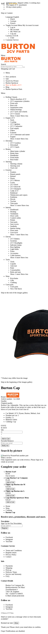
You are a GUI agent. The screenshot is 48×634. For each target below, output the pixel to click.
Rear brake (14, 160)
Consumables (15, 270)
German (13, 21)
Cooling (13, 122)
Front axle (14, 103)
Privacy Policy (11, 555)
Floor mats (14, 230)
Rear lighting (15, 247)
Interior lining (15, 228)
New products (11, 77)
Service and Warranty (13, 574)
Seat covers (14, 224)
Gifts (12, 280)
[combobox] (11, 66)
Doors (12, 178)
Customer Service (12, 40)
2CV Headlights (16, 243)
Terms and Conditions (14, 550)
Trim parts (14, 203)
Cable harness (15, 255)
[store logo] (18, 53)
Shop (7, 508)
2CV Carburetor (16, 126)
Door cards (14, 216)
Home (8, 506)
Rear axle (13, 105)
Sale (7, 79)
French (12, 23)
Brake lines (14, 153)
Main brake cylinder (17, 151)
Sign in (38, 460)
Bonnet (13, 176)
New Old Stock (16, 289)
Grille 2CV (14, 191)
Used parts (14, 287)
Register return (11, 553)
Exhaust (13, 132)
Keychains (14, 278)
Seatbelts (13, 226)
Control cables (15, 218)
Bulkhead (13, 193)
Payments (9, 566)
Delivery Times (11, 572)
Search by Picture (12, 81)
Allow (16, 623)
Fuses (12, 251)
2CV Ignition (15, 124)
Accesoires (14, 253)
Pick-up (8, 570)
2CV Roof (14, 185)
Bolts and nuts (15, 272)
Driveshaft (14, 145)
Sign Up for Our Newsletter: (11, 523)
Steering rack (15, 166)
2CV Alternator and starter (20, 135)
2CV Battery (15, 239)
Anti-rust (13, 266)
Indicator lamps (16, 245)
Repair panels (15, 174)
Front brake (14, 157)
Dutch (12, 19)
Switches (13, 241)
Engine (12, 137)
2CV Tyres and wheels (18, 112)
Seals (12, 120)
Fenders (13, 172)
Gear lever (14, 232)
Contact (8, 557)
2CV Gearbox (15, 143)
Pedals (12, 220)
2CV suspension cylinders (19, 101)
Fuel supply (14, 128)
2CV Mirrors (15, 180)
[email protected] (18, 596)
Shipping (9, 568)
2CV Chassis (15, 114)
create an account (7, 462)
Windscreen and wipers (18, 195)
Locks (12, 182)
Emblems (13, 197)
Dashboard (14, 210)
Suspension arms (16, 107)
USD (12, 38)
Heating (13, 212)
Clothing (13, 282)
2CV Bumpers (15, 189)
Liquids (13, 264)
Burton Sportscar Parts (14, 89)
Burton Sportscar (12, 83)
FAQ (7, 576)
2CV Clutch (14, 147)
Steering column (16, 164)
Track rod (13, 168)
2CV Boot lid (15, 187)
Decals (12, 199)
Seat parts (13, 222)
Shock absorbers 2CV (18, 99)
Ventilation (14, 214)
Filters (12, 130)
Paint (12, 268)
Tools (12, 262)
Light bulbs (14, 249)
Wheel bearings (16, 110)
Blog (7, 87)
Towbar (13, 201)
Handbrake (14, 155)
